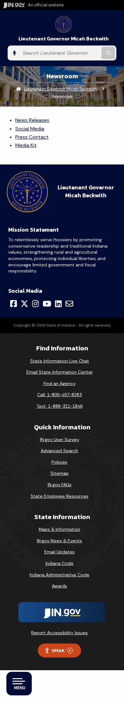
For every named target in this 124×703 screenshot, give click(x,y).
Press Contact (32, 137)
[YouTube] (47, 303)
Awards (59, 586)
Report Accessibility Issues (59, 633)
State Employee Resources (59, 496)
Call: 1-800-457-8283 (59, 394)
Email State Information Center (59, 372)
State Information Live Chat (59, 361)
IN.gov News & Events (59, 541)
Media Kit (26, 145)
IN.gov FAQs (60, 485)
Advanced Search (59, 450)
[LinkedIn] (58, 303)
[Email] (69, 303)
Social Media (29, 128)
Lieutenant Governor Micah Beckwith (63, 39)
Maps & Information (59, 529)
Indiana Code (59, 563)
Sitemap (60, 473)
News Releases (32, 120)
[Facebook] (13, 303)
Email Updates (59, 552)
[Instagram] (35, 303)
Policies (59, 462)
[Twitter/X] (24, 303)
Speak (58, 650)
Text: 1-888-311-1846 (60, 406)
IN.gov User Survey (59, 439)
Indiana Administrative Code (59, 575)
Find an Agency (60, 383)
